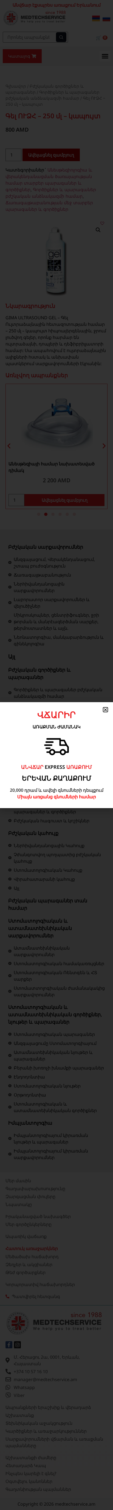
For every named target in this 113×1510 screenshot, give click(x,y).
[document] (56, 755)
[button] (105, 710)
